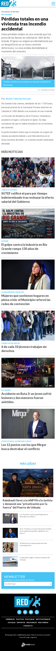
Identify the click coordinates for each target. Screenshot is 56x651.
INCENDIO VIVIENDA (48, 90)
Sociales (11, 622)
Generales (10, 619)
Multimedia (43, 622)
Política (20, 619)
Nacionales (32, 622)
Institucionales (43, 619)
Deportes (21, 622)
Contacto (28, 626)
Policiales (29, 619)
